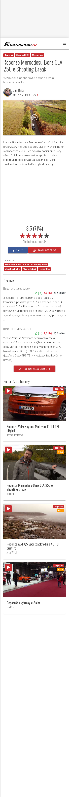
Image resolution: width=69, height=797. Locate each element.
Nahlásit (61, 293)
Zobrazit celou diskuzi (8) (36, 368)
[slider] (34, 235)
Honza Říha (44, 269)
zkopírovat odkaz (46, 250)
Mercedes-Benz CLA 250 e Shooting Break (26, 265)
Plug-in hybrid (29, 269)
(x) (39, 293)
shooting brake (12, 269)
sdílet (19, 250)
